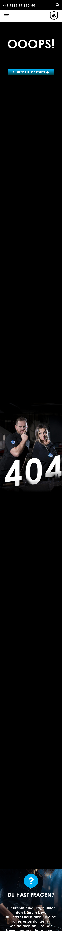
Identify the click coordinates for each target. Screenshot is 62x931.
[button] (57, 5)
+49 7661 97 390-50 (19, 5)
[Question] (31, 881)
